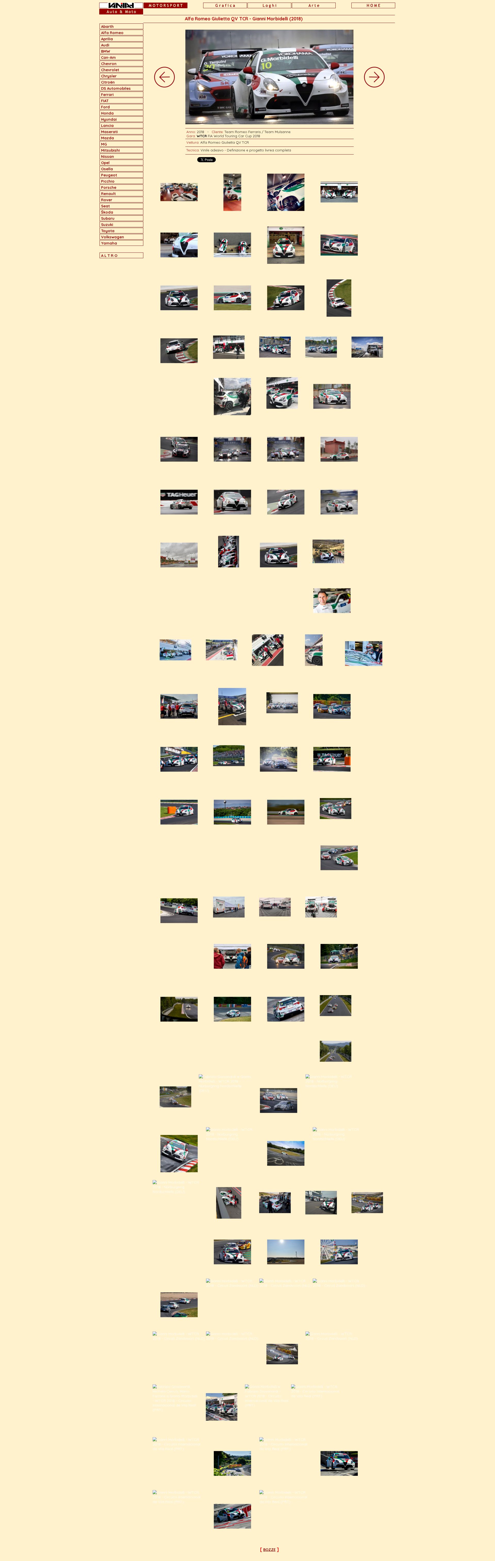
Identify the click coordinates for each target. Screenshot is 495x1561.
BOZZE (269, 1549)
